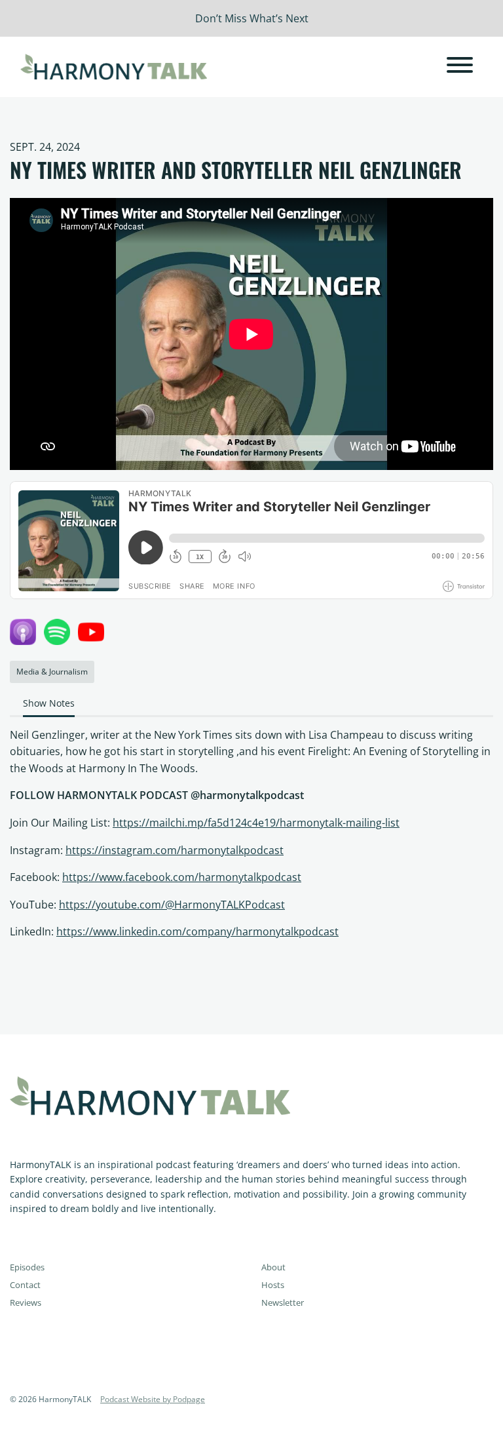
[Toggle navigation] (460, 67)
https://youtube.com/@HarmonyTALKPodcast (172, 904)
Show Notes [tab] (49, 703)
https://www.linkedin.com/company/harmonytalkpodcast (197, 931)
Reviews (25, 1302)
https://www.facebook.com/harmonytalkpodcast (181, 877)
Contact (25, 1285)
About (273, 1267)
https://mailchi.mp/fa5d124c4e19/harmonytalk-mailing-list (256, 822)
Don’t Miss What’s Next (251, 18)
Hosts (272, 1285)
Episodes (27, 1267)
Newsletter (282, 1302)
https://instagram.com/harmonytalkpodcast (174, 850)
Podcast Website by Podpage (152, 1399)
